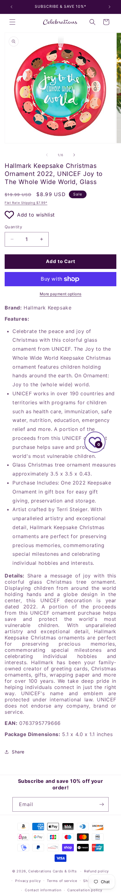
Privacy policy (28, 881)
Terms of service (62, 881)
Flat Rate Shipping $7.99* (26, 202)
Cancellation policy (84, 890)
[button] (12, 22)
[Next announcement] (109, 7)
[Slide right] (74, 155)
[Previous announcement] (11, 7)
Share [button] (18, 751)
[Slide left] (47, 155)
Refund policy (96, 871)
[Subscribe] (101, 804)
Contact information (43, 890)
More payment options (61, 294)
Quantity (13, 226)
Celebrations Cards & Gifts (52, 871)
